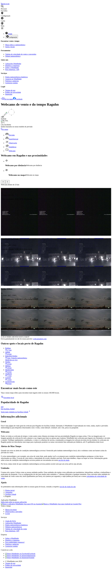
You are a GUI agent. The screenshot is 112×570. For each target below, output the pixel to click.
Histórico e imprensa (12, 66)
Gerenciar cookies (11, 83)
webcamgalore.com (39, 339)
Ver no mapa (8, 99)
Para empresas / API (12, 69)
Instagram (32, 556)
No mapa (5, 129)
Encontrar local (9, 398)
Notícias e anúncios (12, 81)
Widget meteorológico (12, 56)
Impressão (8, 94)
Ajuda (10, 34)
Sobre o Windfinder (12, 68)
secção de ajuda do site (68, 487)
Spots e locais (10, 47)
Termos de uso (10, 90)
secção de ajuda (63, 460)
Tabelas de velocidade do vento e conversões (20, 54)
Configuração (13, 37)
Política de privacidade (13, 92)
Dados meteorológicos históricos (16, 77)
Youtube (31, 558)
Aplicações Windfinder (13, 64)
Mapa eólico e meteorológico (15, 45)
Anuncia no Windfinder (13, 79)
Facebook (19, 99)
